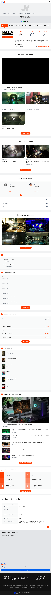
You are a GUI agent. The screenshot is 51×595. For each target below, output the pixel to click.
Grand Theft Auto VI (10, 474)
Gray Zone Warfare (10, 365)
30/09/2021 (47, 333)
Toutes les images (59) (25, 247)
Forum (47, 25)
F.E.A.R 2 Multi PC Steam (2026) (8, 323)
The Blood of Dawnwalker (37, 479)
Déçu (3, 330)
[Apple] (40, 578)
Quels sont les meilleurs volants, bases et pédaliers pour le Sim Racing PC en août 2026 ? (30, 435)
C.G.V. (27, 585)
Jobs (41, 587)
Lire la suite (11, 191)
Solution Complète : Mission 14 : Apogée (10, 291)
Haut (45, 527)
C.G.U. (23, 585)
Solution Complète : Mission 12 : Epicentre (11, 301)
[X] (9, 578)
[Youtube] (15, 578)
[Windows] (43, 578)
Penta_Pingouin (36, 186)
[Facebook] (5, 578)
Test (21, 31)
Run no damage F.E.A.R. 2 (7, 333)
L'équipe (9, 585)
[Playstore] (37, 578)
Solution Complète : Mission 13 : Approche (11, 296)
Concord (8, 371)
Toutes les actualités (25, 169)
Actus (12, 25)
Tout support (22, 19)
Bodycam (8, 386)
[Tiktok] (21, 578)
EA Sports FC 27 (9, 479)
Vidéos (25, 25)
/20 (48, 200)
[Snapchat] (28, 578)
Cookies (11, 587)
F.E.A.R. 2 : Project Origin (9, 259)
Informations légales (16, 585)
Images (33, 25)
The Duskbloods (35, 474)
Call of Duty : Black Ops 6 (11, 378)
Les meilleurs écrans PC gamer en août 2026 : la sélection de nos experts (17, 424)
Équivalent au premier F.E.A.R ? (8, 326)
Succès (3, 281)
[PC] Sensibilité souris (6, 337)
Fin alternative (5, 286)
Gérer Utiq (17, 587)
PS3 (28, 19)
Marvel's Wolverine (10, 485)
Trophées (4, 276)
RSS (37, 587)
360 (31, 19)
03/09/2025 (47, 326)
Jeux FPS (16, 13)
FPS (20, 509)
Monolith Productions (24, 504)
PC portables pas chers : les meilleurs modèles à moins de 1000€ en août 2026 (28, 442)
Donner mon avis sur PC (43, 31)
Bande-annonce (9, 36)
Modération (32, 585)
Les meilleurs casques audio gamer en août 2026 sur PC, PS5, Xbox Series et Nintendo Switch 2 (30, 430)
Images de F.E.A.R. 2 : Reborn (9, 161)
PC (4, 13)
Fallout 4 (8, 352)
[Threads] (24, 578)
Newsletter (33, 587)
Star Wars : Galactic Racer (37, 485)
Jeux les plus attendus (25, 491)
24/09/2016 (47, 337)
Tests (19, 25)
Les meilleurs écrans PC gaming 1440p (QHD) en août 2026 (24, 455)
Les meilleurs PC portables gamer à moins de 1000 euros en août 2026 (26, 449)
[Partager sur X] (25, 21)
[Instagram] (12, 578)
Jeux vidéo (7, 13)
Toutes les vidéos (25, 133)
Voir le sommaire (25, 307)
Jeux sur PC (12, 13)
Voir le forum (25, 341)
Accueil (2, 13)
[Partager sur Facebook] (21, 21)
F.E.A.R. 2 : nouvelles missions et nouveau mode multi (37, 162)
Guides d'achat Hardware (25, 462)
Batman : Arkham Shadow (11, 359)
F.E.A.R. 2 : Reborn (22, 13)
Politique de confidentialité (42, 585)
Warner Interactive (33, 504)
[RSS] (18, 578)
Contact (4, 585)
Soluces (40, 25)
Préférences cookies (25, 587)
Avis (31, 31)
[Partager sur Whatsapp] (23, 21)
